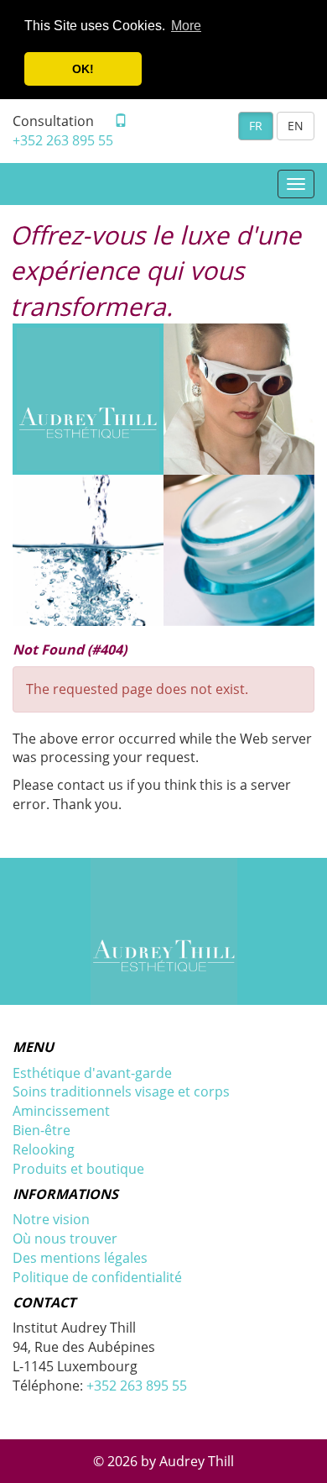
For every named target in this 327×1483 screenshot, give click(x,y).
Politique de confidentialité (97, 1277)
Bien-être (41, 1130)
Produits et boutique (78, 1169)
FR (255, 126)
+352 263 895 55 (63, 140)
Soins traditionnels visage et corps (121, 1091)
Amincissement (61, 1111)
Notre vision (51, 1219)
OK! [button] (83, 69)
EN (296, 126)
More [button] (186, 25)
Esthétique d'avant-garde (92, 1073)
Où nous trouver (65, 1238)
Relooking (44, 1149)
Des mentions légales (80, 1258)
